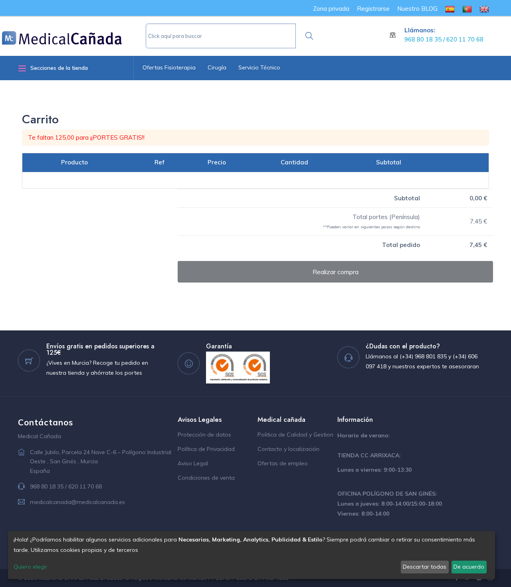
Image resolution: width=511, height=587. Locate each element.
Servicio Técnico (259, 67)
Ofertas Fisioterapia (169, 67)
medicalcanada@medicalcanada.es (77, 502)
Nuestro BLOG (417, 8)
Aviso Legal (193, 463)
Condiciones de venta (206, 477)
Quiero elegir (30, 566)
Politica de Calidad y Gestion (295, 434)
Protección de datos (204, 434)
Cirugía (217, 67)
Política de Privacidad (206, 449)
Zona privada (331, 8)
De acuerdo (469, 566)
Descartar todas (424, 566)
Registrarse (373, 8)
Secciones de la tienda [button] (59, 67)
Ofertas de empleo (282, 463)
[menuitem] (450, 8)
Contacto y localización (288, 449)
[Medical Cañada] (74, 35)
